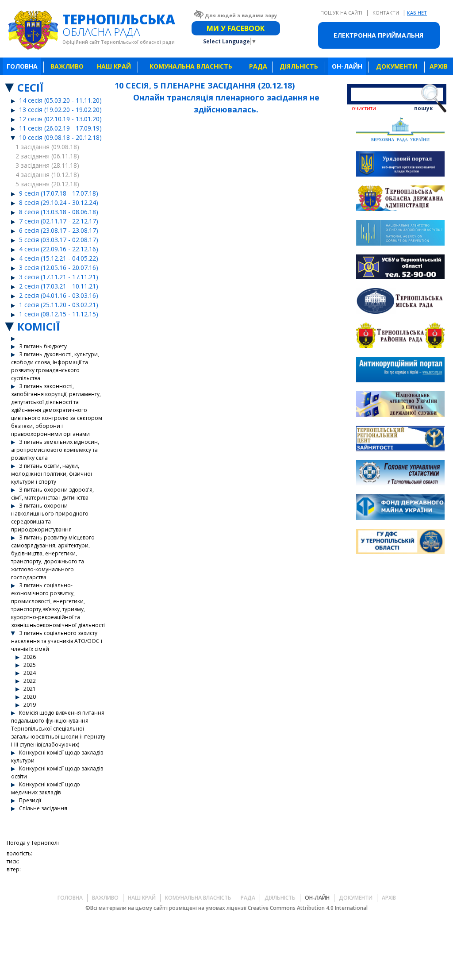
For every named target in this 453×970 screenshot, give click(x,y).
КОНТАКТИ (386, 12)
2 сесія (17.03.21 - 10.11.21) (58, 286)
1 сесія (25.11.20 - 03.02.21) (58, 304)
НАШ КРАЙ (114, 66)
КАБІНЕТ (417, 12)
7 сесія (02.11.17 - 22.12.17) (58, 221)
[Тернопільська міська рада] (400, 302)
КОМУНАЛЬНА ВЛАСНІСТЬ (191, 66)
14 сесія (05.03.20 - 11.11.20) (60, 100)
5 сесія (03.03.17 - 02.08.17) (58, 239)
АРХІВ (439, 66)
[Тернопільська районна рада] (400, 336)
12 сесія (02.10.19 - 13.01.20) (60, 119)
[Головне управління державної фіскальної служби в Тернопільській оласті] (400, 543)
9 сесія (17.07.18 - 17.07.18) (58, 193)
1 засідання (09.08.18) (47, 146)
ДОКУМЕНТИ (396, 66)
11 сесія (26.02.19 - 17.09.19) (60, 128)
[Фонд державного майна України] (400, 508)
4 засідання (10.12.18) (47, 174)
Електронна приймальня (378, 35)
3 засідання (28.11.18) (47, 165)
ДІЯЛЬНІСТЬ (299, 66)
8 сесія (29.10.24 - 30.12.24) (58, 202)
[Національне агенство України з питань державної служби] (400, 405)
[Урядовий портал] (400, 165)
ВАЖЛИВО (67, 66)
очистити (364, 108)
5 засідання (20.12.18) (47, 184)
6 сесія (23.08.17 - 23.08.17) (58, 230)
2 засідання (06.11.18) (47, 156)
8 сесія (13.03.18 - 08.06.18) (58, 212)
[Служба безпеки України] (400, 268)
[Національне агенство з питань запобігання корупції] (400, 234)
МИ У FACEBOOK (236, 28)
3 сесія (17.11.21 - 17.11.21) (58, 277)
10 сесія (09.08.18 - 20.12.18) (60, 137)
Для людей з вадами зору (240, 15)
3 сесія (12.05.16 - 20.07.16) (58, 267)
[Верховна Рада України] (400, 131)
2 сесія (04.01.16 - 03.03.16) (58, 295)
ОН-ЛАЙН (347, 66)
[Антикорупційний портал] (400, 371)
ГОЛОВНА (22, 66)
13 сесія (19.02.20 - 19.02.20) (60, 109)
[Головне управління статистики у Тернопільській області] (400, 474)
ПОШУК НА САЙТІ (342, 12)
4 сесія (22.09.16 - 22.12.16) (58, 249)
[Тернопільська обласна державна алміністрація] (400, 199)
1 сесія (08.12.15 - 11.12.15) (58, 314)
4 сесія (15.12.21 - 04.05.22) (58, 258)
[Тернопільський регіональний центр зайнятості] (400, 440)
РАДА (258, 66)
